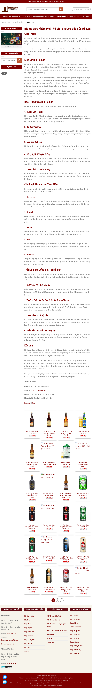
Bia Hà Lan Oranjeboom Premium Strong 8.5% (66, 526)
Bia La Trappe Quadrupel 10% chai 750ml (83, 463)
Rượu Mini (27, 624)
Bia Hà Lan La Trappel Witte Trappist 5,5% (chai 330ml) (66, 494)
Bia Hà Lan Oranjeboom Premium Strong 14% (32, 526)
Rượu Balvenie (75, 638)
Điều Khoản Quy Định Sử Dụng (57, 630)
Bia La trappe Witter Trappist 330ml (32, 588)
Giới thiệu (50, 634)
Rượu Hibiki (74, 623)
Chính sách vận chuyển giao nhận (56, 625)
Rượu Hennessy (75, 650)
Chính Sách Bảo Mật (54, 616)
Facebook (27, 403)
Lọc (4, 73)
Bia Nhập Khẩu (62, 16)
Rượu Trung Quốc (30, 640)
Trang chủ (5, 22)
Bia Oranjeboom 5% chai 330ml (83, 432)
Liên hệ (49, 638)
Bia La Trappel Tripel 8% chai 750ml (32, 432)
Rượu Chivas (74, 615)
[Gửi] (61, 9)
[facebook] (5, 677)
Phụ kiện (84, 16)
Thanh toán (51, 642)
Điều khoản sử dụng (53, 683)
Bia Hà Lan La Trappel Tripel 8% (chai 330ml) (49, 463)
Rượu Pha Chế (38, 16)
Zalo (33, 403)
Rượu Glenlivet (75, 634)
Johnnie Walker (75, 627)
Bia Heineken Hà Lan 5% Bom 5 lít (66, 463)
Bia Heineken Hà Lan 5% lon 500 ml (83, 526)
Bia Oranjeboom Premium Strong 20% (49, 588)
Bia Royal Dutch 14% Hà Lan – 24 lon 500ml (83, 588)
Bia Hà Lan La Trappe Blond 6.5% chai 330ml (32, 463)
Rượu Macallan (75, 619)
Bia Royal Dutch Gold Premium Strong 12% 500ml (83, 557)
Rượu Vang (26, 16)
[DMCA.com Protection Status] (6, 667)
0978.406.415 (11, 634)
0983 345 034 (11, 663)
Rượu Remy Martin (76, 646)
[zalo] (5, 682)
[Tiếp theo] (62, 600)
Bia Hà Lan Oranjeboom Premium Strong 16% (32, 557)
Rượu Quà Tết (74, 16)
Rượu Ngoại (16, 16)
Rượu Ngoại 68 (57, 685)
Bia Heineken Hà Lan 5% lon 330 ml (83, 494)
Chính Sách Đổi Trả (53, 620)
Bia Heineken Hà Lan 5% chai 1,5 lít (49, 526)
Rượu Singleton (75, 631)
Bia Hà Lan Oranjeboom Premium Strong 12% (66, 557)
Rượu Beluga (74, 653)
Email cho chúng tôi (7, 644)
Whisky (26, 651)
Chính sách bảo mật (67, 683)
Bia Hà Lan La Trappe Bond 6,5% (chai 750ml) (66, 432)
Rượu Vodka (49, 16)
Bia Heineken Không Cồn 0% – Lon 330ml (49, 557)
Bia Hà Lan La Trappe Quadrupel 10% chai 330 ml (49, 432)
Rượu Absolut (74, 642)
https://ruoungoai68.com (39, 390)
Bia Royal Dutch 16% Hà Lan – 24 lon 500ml (66, 588)
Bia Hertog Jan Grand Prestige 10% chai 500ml (32, 494)
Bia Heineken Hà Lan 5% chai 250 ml (49, 494)
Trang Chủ (7, 16)
